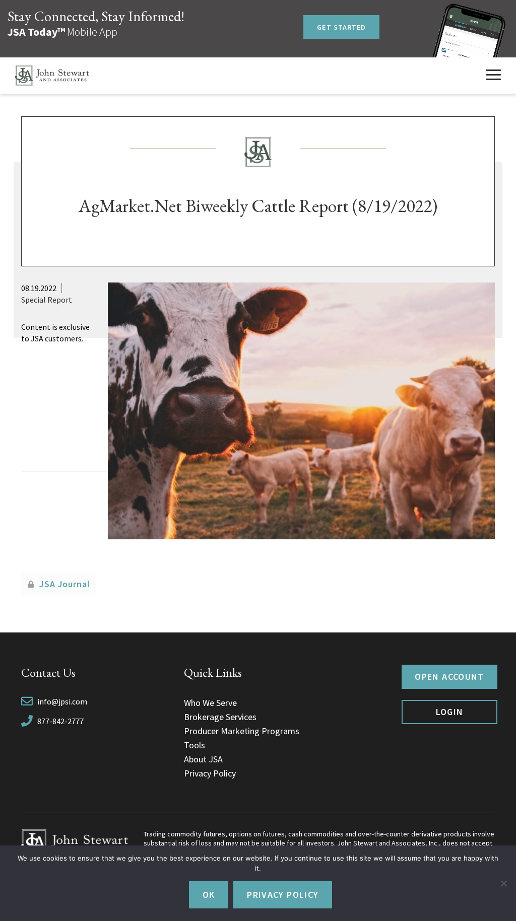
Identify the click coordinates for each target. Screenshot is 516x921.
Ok (209, 894)
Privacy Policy (210, 773)
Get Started (341, 27)
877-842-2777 (60, 721)
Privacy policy (282, 894)
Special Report (46, 300)
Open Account (449, 676)
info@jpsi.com (62, 701)
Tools (194, 745)
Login (450, 712)
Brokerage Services (220, 717)
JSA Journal (64, 584)
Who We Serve (210, 703)
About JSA (203, 759)
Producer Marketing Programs (241, 731)
